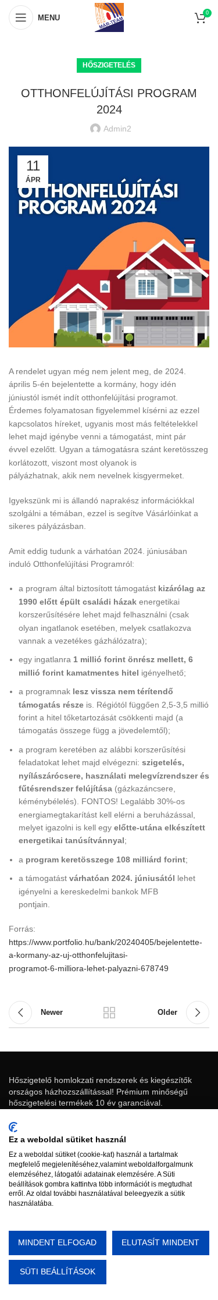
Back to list (109, 1012)
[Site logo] (109, 17)
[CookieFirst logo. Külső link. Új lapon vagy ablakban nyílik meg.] (13, 1127)
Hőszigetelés (109, 65)
